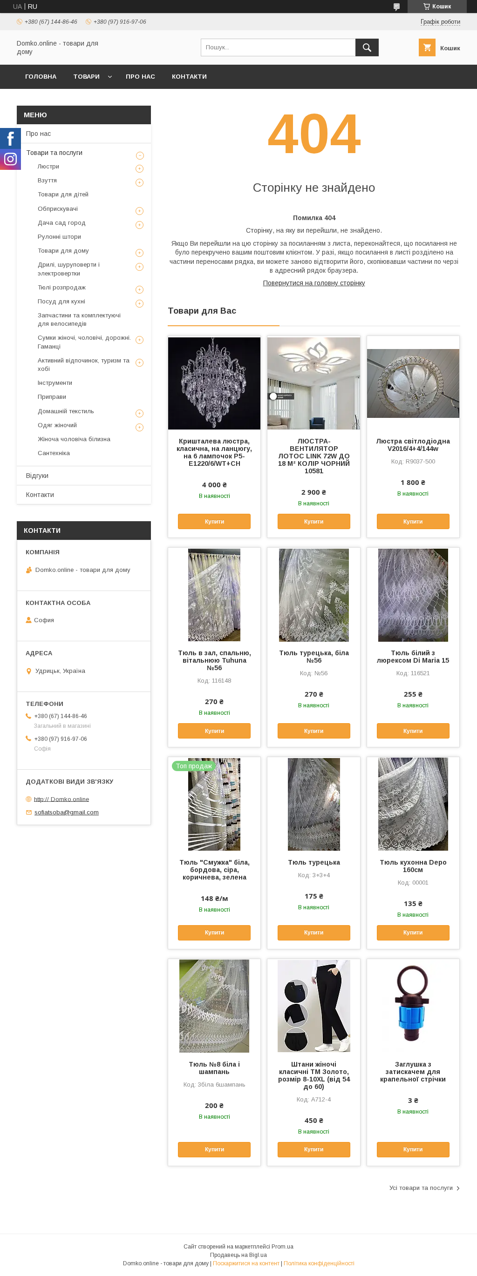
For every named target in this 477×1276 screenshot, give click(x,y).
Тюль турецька (314, 862)
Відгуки (37, 475)
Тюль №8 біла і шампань (214, 1068)
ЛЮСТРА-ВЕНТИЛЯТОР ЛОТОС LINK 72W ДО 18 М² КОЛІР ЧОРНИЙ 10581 (314, 456)
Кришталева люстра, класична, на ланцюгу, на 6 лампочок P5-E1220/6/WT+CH (214, 452)
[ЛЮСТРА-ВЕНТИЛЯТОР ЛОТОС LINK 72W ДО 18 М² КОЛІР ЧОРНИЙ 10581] (313, 382)
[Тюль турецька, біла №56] (313, 594)
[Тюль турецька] (313, 803)
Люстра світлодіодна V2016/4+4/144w (413, 444)
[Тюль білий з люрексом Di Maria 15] (413, 594)
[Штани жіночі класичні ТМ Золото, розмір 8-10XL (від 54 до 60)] (313, 1005)
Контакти (189, 76)
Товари (86, 76)
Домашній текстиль (66, 411)
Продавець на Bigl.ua (238, 1255)
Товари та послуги (54, 152)
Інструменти (55, 382)
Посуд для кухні (61, 301)
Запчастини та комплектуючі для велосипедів (79, 319)
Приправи (52, 396)
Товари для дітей (63, 194)
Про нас (140, 76)
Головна (40, 76)
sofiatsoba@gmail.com (66, 812)
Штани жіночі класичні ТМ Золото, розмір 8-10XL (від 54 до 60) (314, 1075)
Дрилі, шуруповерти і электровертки (69, 268)
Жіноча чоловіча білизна (74, 439)
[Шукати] (367, 47)
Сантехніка (54, 453)
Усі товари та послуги (421, 1187)
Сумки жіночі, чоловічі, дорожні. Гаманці (84, 341)
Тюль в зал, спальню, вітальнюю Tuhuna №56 (214, 660)
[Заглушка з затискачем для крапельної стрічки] (413, 1005)
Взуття (47, 180)
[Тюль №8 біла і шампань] (214, 1005)
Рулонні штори (59, 236)
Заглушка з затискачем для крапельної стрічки (413, 1072)
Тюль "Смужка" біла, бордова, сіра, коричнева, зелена (214, 870)
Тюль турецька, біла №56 (314, 656)
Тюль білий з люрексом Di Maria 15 (413, 656)
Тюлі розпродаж (62, 287)
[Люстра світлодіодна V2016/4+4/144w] (413, 382)
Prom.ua (282, 1246)
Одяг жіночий (57, 425)
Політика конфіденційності (319, 1263)
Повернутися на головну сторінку (314, 283)
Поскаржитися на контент (246, 1263)
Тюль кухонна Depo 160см (413, 866)
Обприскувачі (58, 208)
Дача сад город (62, 222)
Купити (214, 521)
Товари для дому (63, 250)
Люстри (48, 166)
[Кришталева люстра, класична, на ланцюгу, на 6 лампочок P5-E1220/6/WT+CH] (214, 382)
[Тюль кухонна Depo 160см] (413, 803)
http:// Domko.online (61, 798)
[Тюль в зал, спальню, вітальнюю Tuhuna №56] (214, 594)
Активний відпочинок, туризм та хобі (83, 364)
